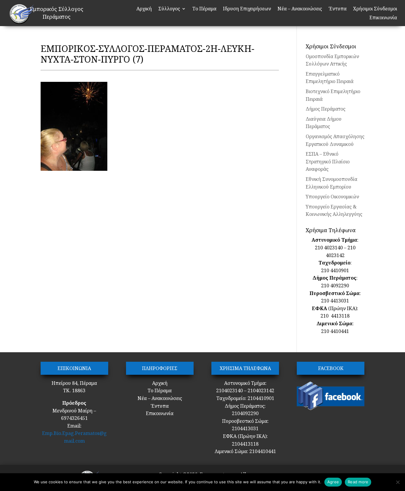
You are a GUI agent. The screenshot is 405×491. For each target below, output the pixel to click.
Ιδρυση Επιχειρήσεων (247, 9)
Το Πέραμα (204, 9)
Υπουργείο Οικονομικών (332, 196)
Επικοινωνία (383, 18)
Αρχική (144, 9)
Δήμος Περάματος (325, 109)
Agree (333, 481)
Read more (358, 481)
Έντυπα (338, 9)
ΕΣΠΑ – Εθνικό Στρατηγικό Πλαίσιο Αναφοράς (328, 161)
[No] (398, 482)
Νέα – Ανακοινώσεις (300, 9)
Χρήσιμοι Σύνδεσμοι (375, 9)
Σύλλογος (169, 9)
